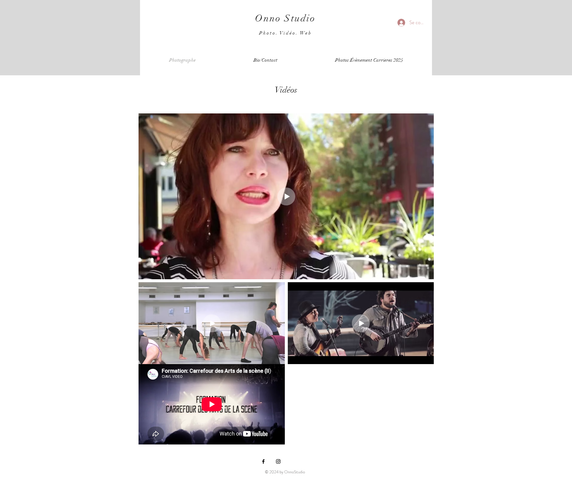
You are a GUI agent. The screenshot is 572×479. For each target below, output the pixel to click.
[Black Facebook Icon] (263, 461)
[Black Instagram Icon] (278, 461)
